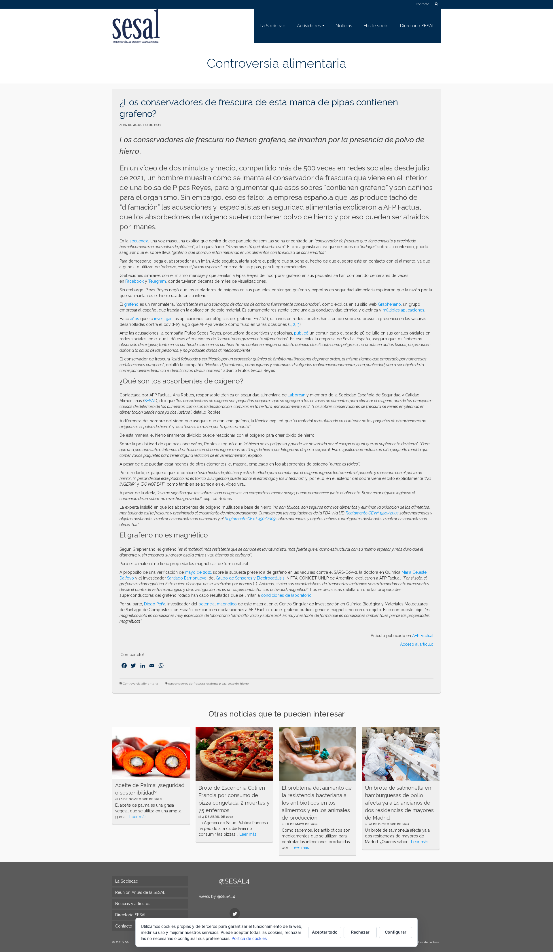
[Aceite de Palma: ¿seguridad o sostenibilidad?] (151, 753)
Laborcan (296, 395)
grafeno (131, 304)
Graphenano (389, 304)
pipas (222, 683)
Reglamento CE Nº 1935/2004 (372, 513)
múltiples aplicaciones (403, 310)
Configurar (395, 932)
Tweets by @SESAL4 (216, 896)
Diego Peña (154, 604)
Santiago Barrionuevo (187, 578)
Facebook (134, 281)
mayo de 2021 (198, 572)
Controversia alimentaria (140, 683)
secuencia (139, 241)
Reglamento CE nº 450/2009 (250, 518)
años (134, 318)
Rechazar (360, 932)
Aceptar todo (325, 932)
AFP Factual (422, 635)
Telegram (157, 281)
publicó (301, 333)
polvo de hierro (238, 683)
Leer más (138, 816)
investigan (163, 318)
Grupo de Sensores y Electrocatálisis (250, 578)
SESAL (150, 400)
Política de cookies (249, 938)
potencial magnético (217, 604)
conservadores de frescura (186, 683)
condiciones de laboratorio (286, 595)
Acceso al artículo (416, 644)
